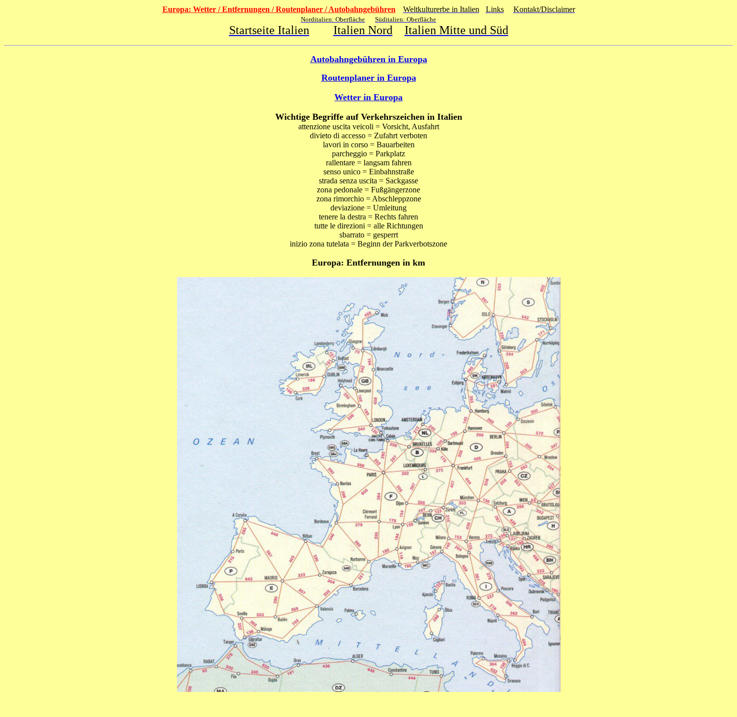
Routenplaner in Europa (368, 78)
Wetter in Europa (368, 97)
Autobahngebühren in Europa (368, 59)
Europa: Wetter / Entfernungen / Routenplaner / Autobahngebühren (279, 9)
